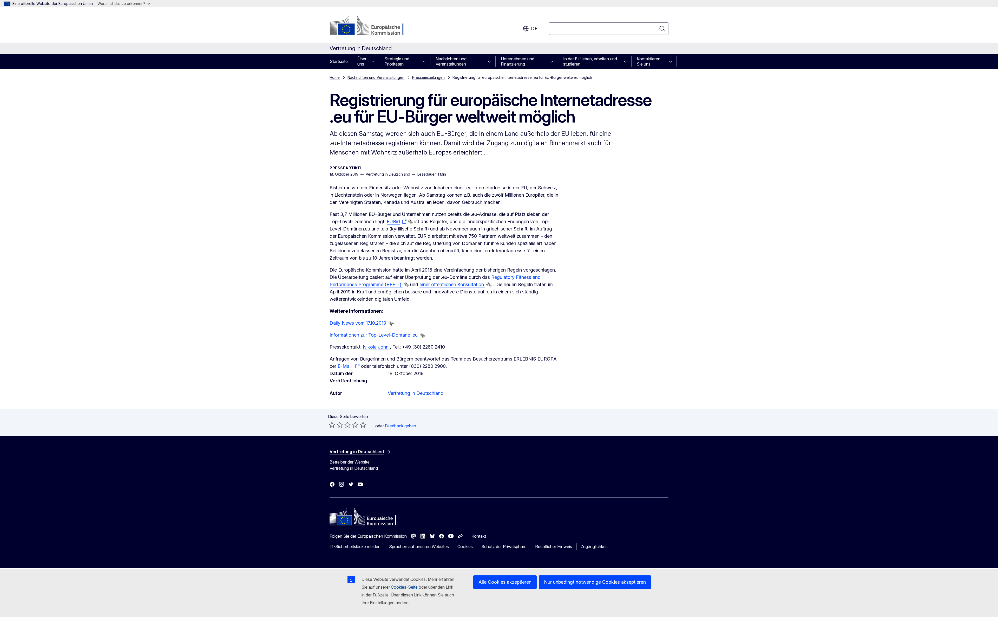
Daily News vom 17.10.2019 (359, 323)
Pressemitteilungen (428, 77)
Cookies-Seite (404, 587)
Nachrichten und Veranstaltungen (451, 61)
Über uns (361, 61)
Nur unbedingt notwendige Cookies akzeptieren (595, 582)
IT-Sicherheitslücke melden (355, 546)
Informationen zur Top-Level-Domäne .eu (374, 335)
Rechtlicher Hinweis (553, 546)
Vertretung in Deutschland (415, 393)
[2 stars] (336, 424)
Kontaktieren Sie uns (648, 61)
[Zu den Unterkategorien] (374, 61)
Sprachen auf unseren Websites (419, 546)
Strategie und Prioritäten (396, 61)
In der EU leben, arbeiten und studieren (590, 61)
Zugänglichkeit (594, 546)
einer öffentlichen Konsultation (452, 284)
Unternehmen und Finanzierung (517, 61)
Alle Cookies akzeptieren (504, 582)
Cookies (465, 546)
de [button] (534, 28)
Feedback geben (400, 425)
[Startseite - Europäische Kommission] (371, 26)
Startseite (339, 61)
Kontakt (478, 536)
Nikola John (376, 347)
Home (335, 77)
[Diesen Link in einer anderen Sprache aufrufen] (410, 221)
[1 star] (332, 424)
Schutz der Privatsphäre (504, 546)
